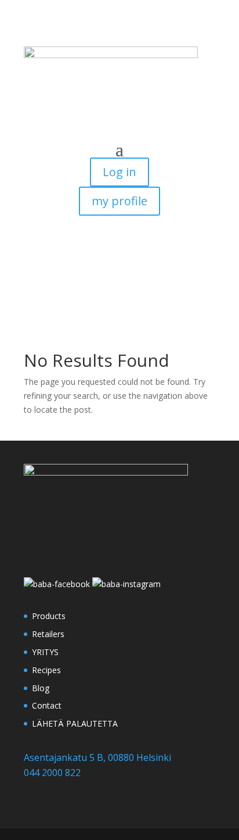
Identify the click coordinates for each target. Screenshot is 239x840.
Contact (46, 705)
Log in (119, 172)
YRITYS (45, 651)
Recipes (46, 669)
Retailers (48, 633)
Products (49, 615)
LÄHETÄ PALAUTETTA (75, 723)
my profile (119, 201)
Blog (40, 688)
